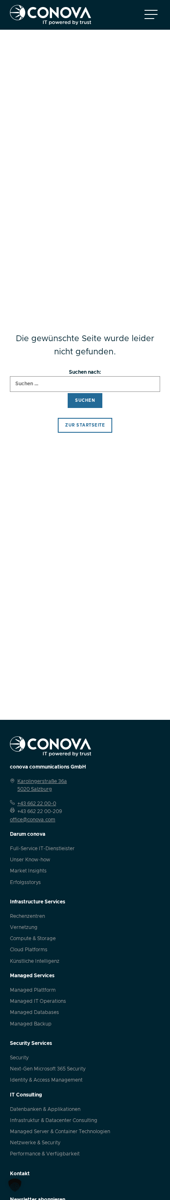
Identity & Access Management (46, 1079)
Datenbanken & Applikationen (45, 1109)
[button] (15, 1185)
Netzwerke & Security (35, 1142)
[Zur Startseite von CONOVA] (50, 15)
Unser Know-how (30, 859)
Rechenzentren (27, 916)
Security (19, 1057)
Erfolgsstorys (25, 882)
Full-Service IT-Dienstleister (42, 848)
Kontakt (20, 1173)
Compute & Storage (33, 938)
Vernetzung (24, 927)
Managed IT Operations (38, 1001)
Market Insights (28, 870)
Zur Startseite (85, 425)
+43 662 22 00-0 (36, 803)
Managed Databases (34, 1012)
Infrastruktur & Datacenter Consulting (53, 1120)
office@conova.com (32, 819)
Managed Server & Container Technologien (60, 1131)
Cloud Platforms (28, 949)
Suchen (85, 400)
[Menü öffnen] (151, 15)
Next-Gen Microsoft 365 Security (47, 1068)
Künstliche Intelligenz (34, 961)
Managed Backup (31, 1023)
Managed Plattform (33, 990)
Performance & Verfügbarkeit (45, 1153)
